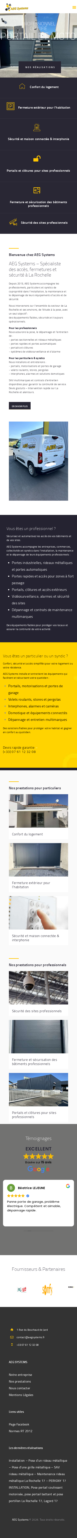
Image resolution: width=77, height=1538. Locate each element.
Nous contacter (19, 1388)
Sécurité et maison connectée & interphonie (38, 139)
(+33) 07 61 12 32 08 (19, 752)
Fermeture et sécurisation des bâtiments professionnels (38, 204)
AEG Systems (20, 1519)
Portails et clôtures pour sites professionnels (38, 170)
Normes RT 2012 (20, 1431)
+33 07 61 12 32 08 (27, 1345)
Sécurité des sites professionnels (44, 222)
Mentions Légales (21, 1395)
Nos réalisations (40, 67)
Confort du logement (44, 87)
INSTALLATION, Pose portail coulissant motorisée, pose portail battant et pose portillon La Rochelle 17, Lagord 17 (36, 1494)
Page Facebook (19, 1424)
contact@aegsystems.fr (31, 1337)
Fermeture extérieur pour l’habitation (44, 107)
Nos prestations (20, 1381)
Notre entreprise (20, 1374)
